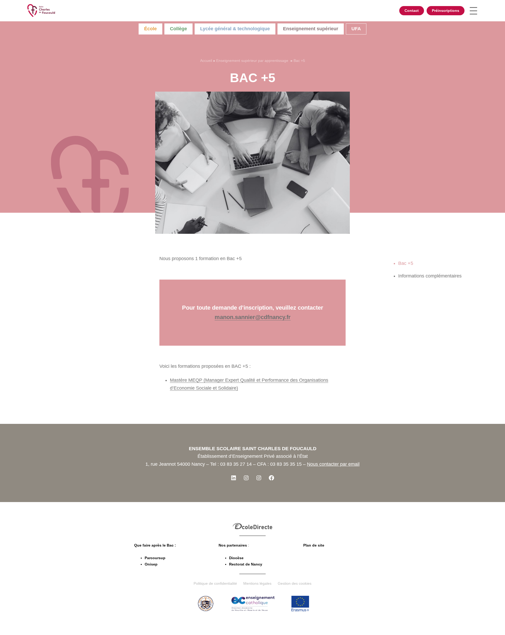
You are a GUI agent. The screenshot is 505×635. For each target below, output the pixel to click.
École (150, 28)
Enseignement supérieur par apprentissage (252, 60)
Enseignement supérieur (310, 28)
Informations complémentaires (430, 276)
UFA (356, 28)
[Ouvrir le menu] (473, 10)
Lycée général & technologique (235, 28)
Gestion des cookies (294, 583)
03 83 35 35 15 (286, 464)
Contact (412, 10)
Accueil (206, 60)
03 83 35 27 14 (236, 464)
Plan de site (313, 545)
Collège (178, 28)
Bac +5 (405, 263)
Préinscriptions (445, 10)
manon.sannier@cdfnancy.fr (253, 317)
